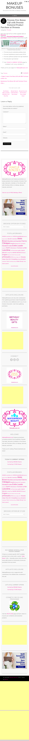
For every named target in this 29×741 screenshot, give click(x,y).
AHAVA (4, 236)
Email (4, 132)
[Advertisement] (12, 279)
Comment (6, 111)
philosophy (6, 257)
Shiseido (23, 257)
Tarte (7, 261)
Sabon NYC (18, 257)
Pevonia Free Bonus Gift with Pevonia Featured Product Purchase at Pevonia (13, 24)
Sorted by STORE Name (14, 464)
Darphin (12, 243)
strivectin (23, 259)
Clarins (24, 241)
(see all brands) (14, 266)
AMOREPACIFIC (9, 236)
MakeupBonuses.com (22, 67)
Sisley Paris (5, 259)
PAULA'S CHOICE (11, 254)
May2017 (3, 21)
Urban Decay (19, 261)
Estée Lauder (17, 246)
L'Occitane (19, 248)
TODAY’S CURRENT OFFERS (14, 62)
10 (4, 20)
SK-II (10, 259)
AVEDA (15, 236)
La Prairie (13, 250)
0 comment (25, 73)
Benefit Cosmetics (12, 238)
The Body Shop (12, 261)
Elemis (16, 243)
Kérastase (13, 248)
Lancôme (6, 250)
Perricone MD (17, 254)
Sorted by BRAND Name (14, 462)
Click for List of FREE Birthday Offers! (12, 192)
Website (5, 138)
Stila (19, 259)
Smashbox (15, 259)
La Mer (25, 248)
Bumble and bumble (14, 241)
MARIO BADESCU (17, 252)
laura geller (18, 250)
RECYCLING (10, 613)
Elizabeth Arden (7, 246)
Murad (23, 252)
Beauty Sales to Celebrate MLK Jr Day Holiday (14, 92)
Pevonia (9, 30)
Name (5, 126)
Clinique (6, 243)
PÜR (12, 257)
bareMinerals (20, 236)
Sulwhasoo (4, 261)
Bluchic (6, 679)
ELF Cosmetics (22, 243)
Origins (4, 254)
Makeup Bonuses (14, 5)
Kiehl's (8, 248)
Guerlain (4, 248)
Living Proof (9, 252)
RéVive (14, 257)
